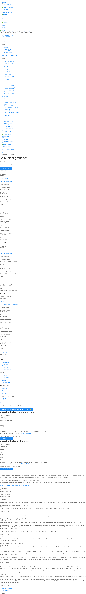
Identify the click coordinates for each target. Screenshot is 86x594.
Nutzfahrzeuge (6, 79)
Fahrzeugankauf (6, 367)
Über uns (6, 120)
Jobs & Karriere (8, 123)
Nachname (3, 418)
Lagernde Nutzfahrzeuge (10, 83)
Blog (3, 43)
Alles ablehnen (5, 590)
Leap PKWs (7, 65)
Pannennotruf (5, 377)
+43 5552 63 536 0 (6, 250)
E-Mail (2, 427)
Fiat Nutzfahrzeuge (9, 92)
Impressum (5, 388)
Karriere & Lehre (8, 50)
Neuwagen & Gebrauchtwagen (9, 55)
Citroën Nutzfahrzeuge (10, 87)
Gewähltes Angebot (5, 415)
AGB (3, 390)
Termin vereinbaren (9, 126)
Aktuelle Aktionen (8, 63)
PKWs (3, 57)
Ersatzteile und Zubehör (10, 102)
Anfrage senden (6, 438)
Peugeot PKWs (7, 74)
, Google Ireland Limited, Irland (13, 505)
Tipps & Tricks (7, 49)
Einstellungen (5, 393)
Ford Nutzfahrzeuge (9, 90)
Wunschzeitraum (4, 446)
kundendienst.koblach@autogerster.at (10, 304)
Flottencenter (7, 110)
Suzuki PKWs (7, 73)
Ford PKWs (6, 66)
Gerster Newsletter (7, 362)
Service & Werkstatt (7, 96)
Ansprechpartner (8, 121)
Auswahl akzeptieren (7, 588)
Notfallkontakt (3, 353)
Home (3, 41)
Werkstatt (6, 101)
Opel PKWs (7, 71)
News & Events (8, 52)
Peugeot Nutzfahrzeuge (10, 88)
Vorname (2, 417)
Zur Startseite (6, 168)
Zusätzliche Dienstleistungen (11, 112)
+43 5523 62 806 (5, 301)
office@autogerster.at (7, 35)
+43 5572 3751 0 (6, 36)
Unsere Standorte (8, 124)
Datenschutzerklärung (26, 433)
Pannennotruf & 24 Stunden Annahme (13, 106)
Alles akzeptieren (6, 587)
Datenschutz (5, 392)
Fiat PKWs (6, 68)
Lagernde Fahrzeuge (9, 61)
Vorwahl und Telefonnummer (7, 420)
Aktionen (6, 47)
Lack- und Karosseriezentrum (11, 107)
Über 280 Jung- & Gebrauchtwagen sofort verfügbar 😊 (16, 409)
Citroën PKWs (7, 69)
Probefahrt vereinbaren (10, 76)
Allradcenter (7, 109)
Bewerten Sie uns (8, 128)
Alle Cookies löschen (24, 485)
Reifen (5, 104)
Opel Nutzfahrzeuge (9, 85)
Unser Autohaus (6, 115)
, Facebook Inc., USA (9, 573)
